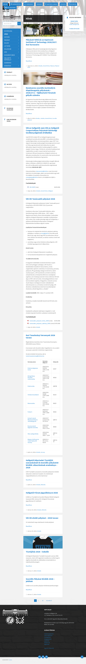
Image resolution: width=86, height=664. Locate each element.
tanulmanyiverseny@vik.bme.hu (35, 356)
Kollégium (50, 191)
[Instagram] (46, 656)
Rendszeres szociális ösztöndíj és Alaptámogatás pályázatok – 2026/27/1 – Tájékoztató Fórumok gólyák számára (41, 91)
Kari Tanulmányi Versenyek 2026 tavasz (40, 336)
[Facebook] (43, 656)
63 (42, 600)
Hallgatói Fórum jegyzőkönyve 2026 (42, 492)
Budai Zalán (74, 21)
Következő (49, 600)
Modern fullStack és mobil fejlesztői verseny (33, 441)
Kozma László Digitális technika (33, 426)
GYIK (5, 52)
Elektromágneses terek (33, 368)
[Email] (39, 656)
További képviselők (74, 28)
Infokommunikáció (33, 395)
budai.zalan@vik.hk (74, 24)
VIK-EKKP (32, 187)
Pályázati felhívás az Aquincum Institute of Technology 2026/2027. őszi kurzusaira (41, 42)
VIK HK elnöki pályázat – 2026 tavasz (42, 518)
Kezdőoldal (8, 31)
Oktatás (7, 37)
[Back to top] (82, 656)
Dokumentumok (9, 55)
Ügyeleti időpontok (49, 648)
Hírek (6, 34)
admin (10, 659)
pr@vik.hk (46, 641)
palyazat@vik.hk (48, 635)
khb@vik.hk (47, 642)
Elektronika (31, 386)
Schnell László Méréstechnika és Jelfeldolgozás (33, 419)
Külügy (6, 43)
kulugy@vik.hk (47, 639)
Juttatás (42, 118)
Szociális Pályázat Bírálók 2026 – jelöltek (40, 580)
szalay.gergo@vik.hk (32, 177)
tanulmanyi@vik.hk (48, 634)
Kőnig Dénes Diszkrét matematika (31, 377)
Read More (29, 61)
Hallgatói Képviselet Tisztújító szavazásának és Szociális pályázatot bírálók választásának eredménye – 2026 (42, 464)
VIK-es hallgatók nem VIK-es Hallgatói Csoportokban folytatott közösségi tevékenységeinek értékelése (42, 130)
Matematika (31, 403)
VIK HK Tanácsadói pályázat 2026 (40, 199)
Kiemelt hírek (46, 66)
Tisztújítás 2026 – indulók (37, 551)
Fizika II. (30, 412)
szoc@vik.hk (47, 637)
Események (7, 63)
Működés (43, 484)
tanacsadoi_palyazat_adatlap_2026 (40, 323)
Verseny (43, 452)
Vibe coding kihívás (33, 434)
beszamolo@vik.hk (41, 171)
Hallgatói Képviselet (7, 59)
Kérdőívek (7, 66)
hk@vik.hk (46, 644)
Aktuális (40, 66)
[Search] (19, 23)
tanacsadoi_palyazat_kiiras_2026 (39, 321)
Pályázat (52, 66)
